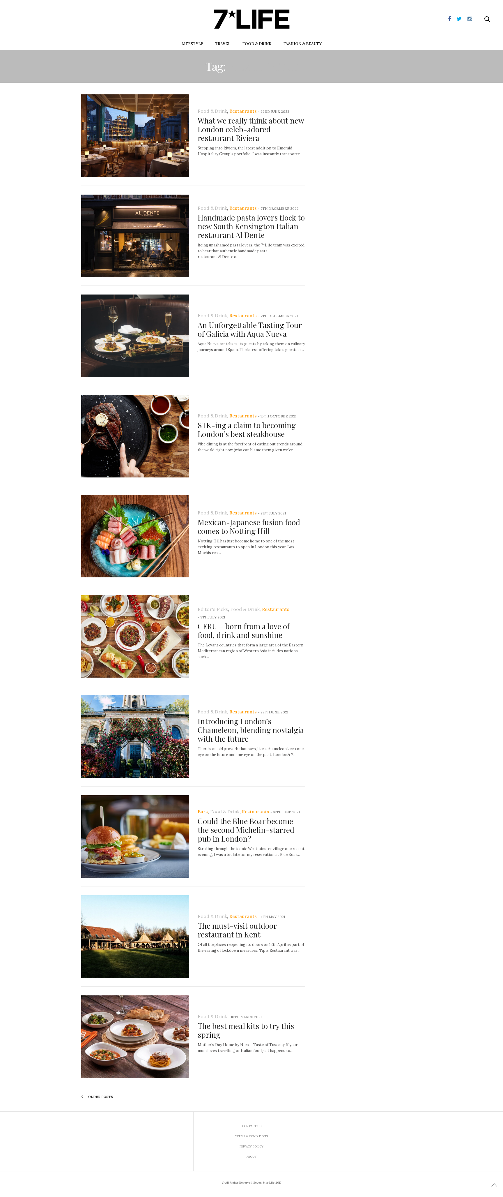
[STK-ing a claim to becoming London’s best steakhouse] (135, 436)
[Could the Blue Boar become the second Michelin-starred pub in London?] (135, 836)
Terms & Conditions (251, 1136)
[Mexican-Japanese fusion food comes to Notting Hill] (135, 536)
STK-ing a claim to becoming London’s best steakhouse (247, 429)
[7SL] (34, 18)
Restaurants (243, 111)
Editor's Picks (213, 609)
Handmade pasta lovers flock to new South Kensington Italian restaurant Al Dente (251, 226)
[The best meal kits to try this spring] (135, 1036)
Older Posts (100, 1097)
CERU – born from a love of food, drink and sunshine (244, 630)
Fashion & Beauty (302, 43)
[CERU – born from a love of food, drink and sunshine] (135, 636)
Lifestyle (192, 43)
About (252, 1157)
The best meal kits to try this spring (246, 1030)
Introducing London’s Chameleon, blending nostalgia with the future (251, 730)
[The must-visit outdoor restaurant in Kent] (135, 936)
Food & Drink (257, 43)
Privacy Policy (251, 1146)
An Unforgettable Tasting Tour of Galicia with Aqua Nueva (250, 329)
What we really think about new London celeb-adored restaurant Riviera (251, 129)
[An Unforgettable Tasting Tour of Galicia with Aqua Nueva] (135, 336)
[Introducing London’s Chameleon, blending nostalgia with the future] (135, 736)
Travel (223, 43)
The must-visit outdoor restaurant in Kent (237, 930)
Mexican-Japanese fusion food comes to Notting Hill (249, 526)
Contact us (251, 1126)
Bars (203, 812)
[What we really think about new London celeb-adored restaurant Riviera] (135, 135)
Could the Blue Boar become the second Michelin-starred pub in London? (246, 830)
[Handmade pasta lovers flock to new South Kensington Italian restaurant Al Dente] (135, 236)
